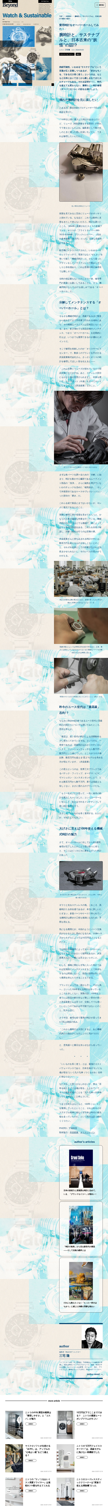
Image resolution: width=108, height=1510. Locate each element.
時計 (78, 54)
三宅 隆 (67, 49)
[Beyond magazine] (10, 5)
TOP (60, 16)
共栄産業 (74, 1132)
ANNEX (69, 16)
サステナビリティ (66, 54)
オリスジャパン (87, 1132)
